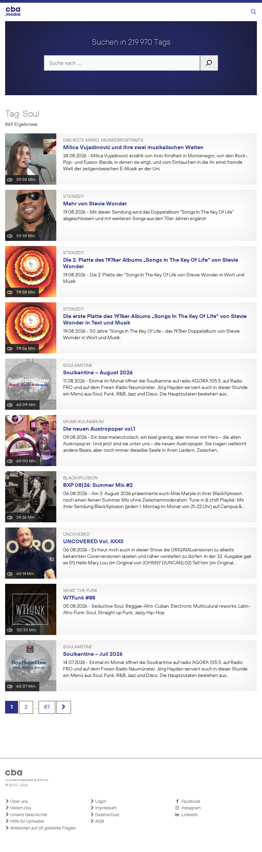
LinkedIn (188, 815)
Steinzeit (73, 197)
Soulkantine (77, 366)
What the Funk (80, 591)
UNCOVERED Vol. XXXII (93, 542)
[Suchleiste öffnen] (253, 12)
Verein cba (20, 808)
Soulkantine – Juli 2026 (92, 654)
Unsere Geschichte (28, 815)
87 (47, 707)
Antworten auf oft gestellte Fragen (42, 828)
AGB (99, 821)
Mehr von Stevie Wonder (95, 204)
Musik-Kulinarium (83, 422)
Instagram (190, 808)
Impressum (105, 808)
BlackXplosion (80, 478)
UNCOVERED (76, 535)
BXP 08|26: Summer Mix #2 (98, 485)
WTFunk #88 (79, 598)
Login (100, 801)
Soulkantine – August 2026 (98, 373)
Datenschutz (106, 815)
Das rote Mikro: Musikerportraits (103, 141)
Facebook (189, 801)
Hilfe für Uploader (26, 821)
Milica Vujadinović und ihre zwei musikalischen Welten (133, 147)
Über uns (18, 801)
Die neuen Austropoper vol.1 (99, 429)
